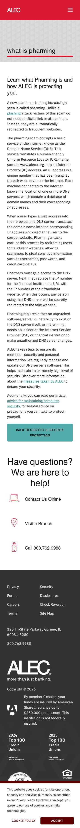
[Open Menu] (70, 10)
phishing (13, 113)
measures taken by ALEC (43, 381)
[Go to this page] (13, 10)
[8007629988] (14, 548)
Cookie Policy (24, 821)
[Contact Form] (14, 499)
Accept (57, 821)
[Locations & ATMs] (14, 523)
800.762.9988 (19, 643)
